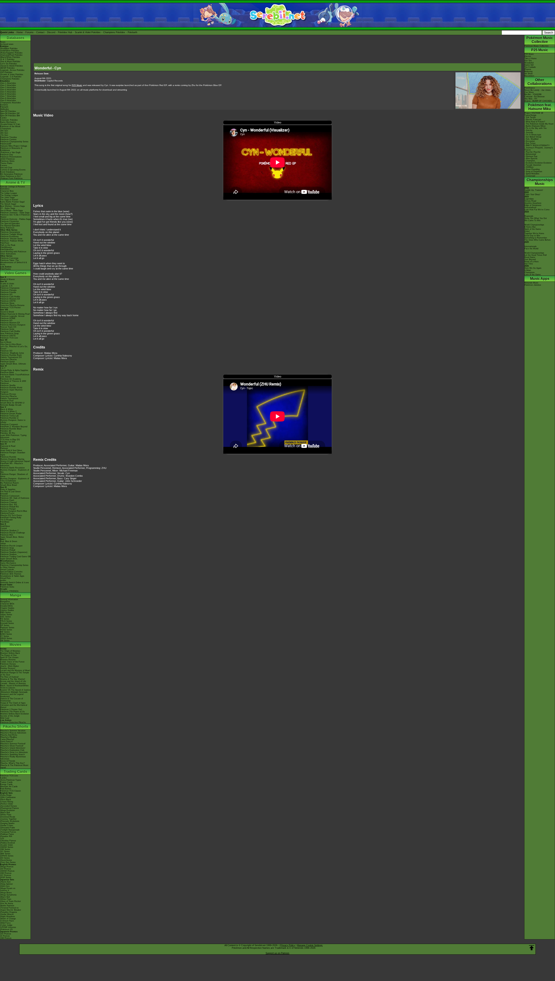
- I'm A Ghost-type (532, 135)
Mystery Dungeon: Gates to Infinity (12, 421)
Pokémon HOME (7, 318)
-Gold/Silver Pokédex (9, 51)
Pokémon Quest (7, 362)
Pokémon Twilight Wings (11, 234)
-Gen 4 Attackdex (8, 90)
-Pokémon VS (6, 929)
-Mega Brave (6, 893)
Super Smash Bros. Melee (12, 537)
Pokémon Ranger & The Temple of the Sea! (14, 674)
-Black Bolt (5, 812)
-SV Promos (5, 869)
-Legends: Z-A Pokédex (10, 77)
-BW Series (5, 854)
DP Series (4, 625)
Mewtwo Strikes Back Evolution (14, 714)
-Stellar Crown (6, 825)
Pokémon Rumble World (11, 388)
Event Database (7, 172)
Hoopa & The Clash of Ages (13, 703)
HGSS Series (6, 630)
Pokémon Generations (10, 232)
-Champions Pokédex (10, 79)
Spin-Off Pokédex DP (10, 113)
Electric (527, 56)
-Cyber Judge (6, 925)
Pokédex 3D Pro (7, 433)
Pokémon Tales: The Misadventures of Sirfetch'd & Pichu (13, 262)
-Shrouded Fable (7, 828)
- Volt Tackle (530, 117)
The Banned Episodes (10, 226)
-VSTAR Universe (8, 927)
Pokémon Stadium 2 (9, 530)
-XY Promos (5, 875)
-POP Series (5, 877)
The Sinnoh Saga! (8, 204)
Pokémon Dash (7, 500)
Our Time (528, 264)
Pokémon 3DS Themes (10, 574)
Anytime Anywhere (532, 203)
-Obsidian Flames (8, 841)
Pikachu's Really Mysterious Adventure (13, 758)
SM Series (5, 640)
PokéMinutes (6, 247)
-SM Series (5, 849)
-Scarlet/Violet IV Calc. (10, 124)
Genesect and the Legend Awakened (11, 695)
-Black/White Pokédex (10, 57)
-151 (2, 838)
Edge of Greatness (532, 205)
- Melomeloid (530, 154)
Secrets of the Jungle (10, 716)
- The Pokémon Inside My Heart (538, 124)
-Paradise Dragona (8, 912)
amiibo (3, 580)
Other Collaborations (539, 82)
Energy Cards (6, 784)
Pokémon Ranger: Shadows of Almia (14, 475)
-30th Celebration (8, 797)
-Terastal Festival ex (9, 908)
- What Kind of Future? (534, 122)
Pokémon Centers (8, 139)
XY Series (4, 636)
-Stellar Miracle (7, 914)
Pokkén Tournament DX (11, 357)
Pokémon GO (6, 294)
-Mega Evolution (7, 810)
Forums (29, 32)
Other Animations (8, 254)
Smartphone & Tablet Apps (12, 576)
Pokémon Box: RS (8, 504)
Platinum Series (7, 627)
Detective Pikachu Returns (12, 305)
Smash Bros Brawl (8, 485)
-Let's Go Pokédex (8, 64)
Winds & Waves (7, 279)
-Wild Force (5, 923)
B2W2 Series (6, 634)
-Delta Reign (5, 795)
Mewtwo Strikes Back (10, 653)
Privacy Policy (287, 945)
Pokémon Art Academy (10, 379)
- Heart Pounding (532, 169)
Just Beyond (530, 259)
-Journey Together (8, 819)
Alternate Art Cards (9, 786)
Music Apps (539, 278)
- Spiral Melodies (531, 174)
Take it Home (530, 58)
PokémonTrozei (7, 513)
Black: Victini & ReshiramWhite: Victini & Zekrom (14, 687)
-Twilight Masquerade (10, 830)
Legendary (529, 199)
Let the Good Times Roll (535, 255)
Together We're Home (534, 233)
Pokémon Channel (8, 502)
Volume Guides (7, 610)
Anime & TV (15, 182)
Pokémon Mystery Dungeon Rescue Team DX (12, 326)
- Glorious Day (530, 156)
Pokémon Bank (7, 372)
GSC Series (5, 617)
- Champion (529, 161)
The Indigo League (8, 193)
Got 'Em (528, 61)
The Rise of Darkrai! (9, 677)
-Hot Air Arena (6, 903)
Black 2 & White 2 (8, 411)
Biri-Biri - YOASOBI (533, 94)
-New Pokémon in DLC (10, 176)
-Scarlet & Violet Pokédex (11, 74)
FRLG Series (6, 621)
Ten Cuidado (530, 67)
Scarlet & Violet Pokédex (88, 32)
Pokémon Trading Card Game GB (15, 556)
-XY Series (5, 851)
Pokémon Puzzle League (11, 546)
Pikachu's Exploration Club (12, 750)
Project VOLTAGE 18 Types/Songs (533, 114)
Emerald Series (7, 623)
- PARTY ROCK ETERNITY (537, 145)
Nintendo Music (531, 283)
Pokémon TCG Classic (10, 791)
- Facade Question (532, 165)
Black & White (6, 409)
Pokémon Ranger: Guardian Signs (12, 454)
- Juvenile (528, 132)
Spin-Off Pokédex (8, 111)
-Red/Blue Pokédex (9, 48)
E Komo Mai (529, 227)
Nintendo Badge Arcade (10, 405)
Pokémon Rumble (8, 457)
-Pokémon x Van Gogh (10, 152)
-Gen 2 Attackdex (8, 85)
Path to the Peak (7, 245)
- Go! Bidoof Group (532, 137)
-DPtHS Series (6, 856)
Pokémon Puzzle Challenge (12, 533)
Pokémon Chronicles (9, 221)
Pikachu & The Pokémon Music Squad (14, 766)
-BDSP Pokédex (7, 68)
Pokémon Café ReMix (10, 297)
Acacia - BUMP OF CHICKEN (538, 101)
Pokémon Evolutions (9, 236)
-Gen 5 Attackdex (8, 92)
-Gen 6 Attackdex (8, 94)
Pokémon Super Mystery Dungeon (11, 391)
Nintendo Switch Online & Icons (14, 582)
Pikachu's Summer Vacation (12, 731)
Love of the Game (532, 275)
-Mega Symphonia (8, 895)
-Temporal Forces (8, 832)
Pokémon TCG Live (9, 338)
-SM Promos (5, 873)
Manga (15, 595)
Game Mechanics (8, 122)
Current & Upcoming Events (13, 170)
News (2, 42)
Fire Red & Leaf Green (10, 491)
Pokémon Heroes (8, 664)
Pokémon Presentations (11, 157)
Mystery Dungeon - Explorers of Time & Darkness (14, 480)
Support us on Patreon (277, 953)
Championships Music (540, 182)
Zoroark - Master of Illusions (13, 683)
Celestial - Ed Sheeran (534, 97)
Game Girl (529, 65)
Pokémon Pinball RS (9, 507)
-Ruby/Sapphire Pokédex (11, 53)
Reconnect (529, 76)
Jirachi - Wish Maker (9, 666)
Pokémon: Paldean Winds (11, 241)
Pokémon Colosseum (10, 496)
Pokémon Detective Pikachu (13, 722)
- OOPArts (529, 167)
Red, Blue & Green (8, 541)
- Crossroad (529, 176)
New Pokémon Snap (9, 333)
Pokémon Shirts (7, 161)
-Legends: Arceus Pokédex (12, 70)
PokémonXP (5, 144)
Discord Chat (6, 168)
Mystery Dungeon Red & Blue (13, 511)
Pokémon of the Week (10, 126)
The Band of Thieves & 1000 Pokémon (13, 382)
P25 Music (539, 50)
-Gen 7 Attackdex (8, 96)
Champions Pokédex (114, 32)
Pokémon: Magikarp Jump (12, 353)
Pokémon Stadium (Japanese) (13, 552)
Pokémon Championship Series (14, 142)
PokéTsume (5, 269)
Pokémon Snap (7, 548)
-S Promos (5, 936)
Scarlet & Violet (7, 284)
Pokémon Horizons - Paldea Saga (15, 219)
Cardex (3, 118)
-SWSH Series (6, 847)
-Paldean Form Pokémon (11, 178)
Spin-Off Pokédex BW (10, 116)
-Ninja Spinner (6, 884)
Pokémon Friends (8, 292)
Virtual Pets (5, 578)
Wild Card (4, 718)
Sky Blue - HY (530, 99)
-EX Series (5, 858)
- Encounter (529, 141)
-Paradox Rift (6, 836)
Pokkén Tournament (9, 398)
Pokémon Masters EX (10, 299)
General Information (9, 599)
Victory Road (530, 201)
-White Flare (5, 815)
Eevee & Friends (7, 761)
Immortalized (530, 207)
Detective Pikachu (8, 359)
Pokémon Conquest (9, 424)
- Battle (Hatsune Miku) (534, 126)
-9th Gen (4, 131)
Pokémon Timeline (8, 137)
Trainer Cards (6, 782)
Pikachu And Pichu (8, 735)
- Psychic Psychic (532, 152)
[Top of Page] (531, 947)
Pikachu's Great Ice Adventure (14, 752)
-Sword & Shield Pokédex (11, 66)
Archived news (6, 44)
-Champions (5, 129)
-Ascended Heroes (8, 806)
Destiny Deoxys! (7, 668)
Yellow (3, 543)
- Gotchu (528, 130)
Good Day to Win (532, 236)
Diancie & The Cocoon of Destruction (11, 700)
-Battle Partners (7, 906)
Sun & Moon (5, 342)
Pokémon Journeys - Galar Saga (14, 213)
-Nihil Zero (5, 886)
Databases (15, 38)
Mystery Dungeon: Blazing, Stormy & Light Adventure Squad (15, 460)
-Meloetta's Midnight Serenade (14, 692)
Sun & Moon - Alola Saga (11, 210)
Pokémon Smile (7, 329)
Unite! (527, 231)
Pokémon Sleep (7, 303)
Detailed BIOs (6, 606)
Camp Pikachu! (7, 739)
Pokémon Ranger (8, 509)
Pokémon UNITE (8, 301)
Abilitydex (4, 109)
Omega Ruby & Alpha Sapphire (14, 370)
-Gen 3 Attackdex (8, 87)
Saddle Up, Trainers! (533, 190)
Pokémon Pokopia (8, 290)
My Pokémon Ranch (9, 483)
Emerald (4, 494)
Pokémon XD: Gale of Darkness (14, 498)
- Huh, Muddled (531, 139)
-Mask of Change (8, 919)
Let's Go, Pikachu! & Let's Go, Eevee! (14, 347)
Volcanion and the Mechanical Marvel (13, 706)
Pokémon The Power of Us (12, 712)
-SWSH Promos (7, 871)
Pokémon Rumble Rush (11, 355)
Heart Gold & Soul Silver (11, 450)
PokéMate (4, 522)
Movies (15, 644)
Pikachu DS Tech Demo (11, 515)
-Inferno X (4, 890)
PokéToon (4, 243)
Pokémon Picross (8, 394)
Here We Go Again (532, 268)
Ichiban (527, 270)
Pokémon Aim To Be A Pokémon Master (15, 216)
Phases (527, 69)
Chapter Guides (7, 608)
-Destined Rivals (7, 817)
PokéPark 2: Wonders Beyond (13, 427)
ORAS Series (6, 638)
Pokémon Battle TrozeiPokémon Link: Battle (14, 376)
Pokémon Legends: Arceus (12, 316)
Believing (528, 71)
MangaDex (5, 602)
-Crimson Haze (7, 921)
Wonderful (529, 63)
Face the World (531, 249)
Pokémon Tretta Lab (9, 416)
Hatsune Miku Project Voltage (13, 146)
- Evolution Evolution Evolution (538, 163)
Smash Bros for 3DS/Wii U (12, 403)
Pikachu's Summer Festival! (13, 744)
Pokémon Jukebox (532, 285)
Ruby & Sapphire (7, 489)
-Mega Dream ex (7, 888)
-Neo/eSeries (6, 860)
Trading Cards (15, 771)
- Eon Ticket (529, 143)
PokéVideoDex (6, 249)
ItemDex (4, 105)
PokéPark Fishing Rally (10, 517)
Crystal (3, 528)
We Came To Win (532, 220)
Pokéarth (132, 32)
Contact (40, 32)
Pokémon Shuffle (8, 385)
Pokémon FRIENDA (9, 591)
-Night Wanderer (7, 916)
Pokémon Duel (6, 401)
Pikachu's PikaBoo (8, 737)
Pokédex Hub (65, 32)
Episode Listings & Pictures (12, 187)
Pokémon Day (6, 155)
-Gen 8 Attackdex (8, 98)
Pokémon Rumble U (9, 418)
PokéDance (529, 88)
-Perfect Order (6, 804)
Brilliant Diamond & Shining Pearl (15, 314)
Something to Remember (535, 238)
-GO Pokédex (6, 72)
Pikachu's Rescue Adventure (13, 733)
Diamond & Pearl (7, 446)
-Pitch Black (5, 799)
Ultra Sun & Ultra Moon (10, 344)
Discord (51, 32)
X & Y (2, 368)
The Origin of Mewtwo (10, 651)
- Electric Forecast (532, 119)
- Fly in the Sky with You (535, 128)
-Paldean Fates (7, 834)
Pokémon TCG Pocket (10, 307)
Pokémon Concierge (9, 258)
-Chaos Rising (6, 802)
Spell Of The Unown (9, 657)
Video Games (15, 273)
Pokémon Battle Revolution (12, 468)
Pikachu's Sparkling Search (12, 754)
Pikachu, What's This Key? (12, 763)
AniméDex (5, 189)
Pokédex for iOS (7, 442)
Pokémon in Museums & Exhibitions (11, 149)
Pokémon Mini (6, 535)
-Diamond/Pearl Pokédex (11, 55)
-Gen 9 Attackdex (8, 100)
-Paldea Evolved (7, 843)
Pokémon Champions (10, 288)
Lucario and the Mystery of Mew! (15, 670)
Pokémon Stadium (8, 554)
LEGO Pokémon (7, 159)
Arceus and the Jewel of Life (13, 681)
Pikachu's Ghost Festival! (11, 746)
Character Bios (7, 191)
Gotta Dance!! (6, 741)
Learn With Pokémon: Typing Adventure (13, 436)
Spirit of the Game (532, 229)
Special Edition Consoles (11, 572)
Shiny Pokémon (7, 228)
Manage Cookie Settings (310, 945)
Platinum (4, 448)
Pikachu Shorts (15, 726)
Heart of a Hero (531, 262)
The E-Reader (6, 520)
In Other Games (7, 567)
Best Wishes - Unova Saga (12, 206)
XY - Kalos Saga (7, 208)
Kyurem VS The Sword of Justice (15, 690)
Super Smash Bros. (9, 559)
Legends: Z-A (6, 286)
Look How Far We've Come (537, 210)
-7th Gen (4, 135)
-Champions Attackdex (10, 103)
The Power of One (8, 655)
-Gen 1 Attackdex (8, 83)
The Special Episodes (10, 223)
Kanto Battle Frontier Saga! (12, 202)
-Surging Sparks (7, 823)
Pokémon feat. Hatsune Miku (540, 107)
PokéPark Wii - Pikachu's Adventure (11, 464)
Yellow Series (6, 615)
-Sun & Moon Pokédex (10, 61)
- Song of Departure (533, 171)
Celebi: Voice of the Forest (12, 662)
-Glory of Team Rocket (10, 901)
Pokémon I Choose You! (11, 709)
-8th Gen (4, 133)
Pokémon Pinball (7, 550)
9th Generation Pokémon (11, 174)
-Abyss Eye (5, 882)
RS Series (4, 619)
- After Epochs (530, 158)
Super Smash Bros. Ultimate (13, 364)
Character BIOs (7, 604)
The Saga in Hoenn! (9, 200)
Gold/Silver (5, 526)
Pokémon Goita (7, 587)
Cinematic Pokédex (9, 120)
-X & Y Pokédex (7, 59)
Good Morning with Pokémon (13, 252)
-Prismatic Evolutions (9, 821)
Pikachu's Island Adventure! (12, 748)
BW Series (5, 632)
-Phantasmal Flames (9, 808)
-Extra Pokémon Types (10, 780)
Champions (529, 272)
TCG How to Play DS (10, 440)
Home (19, 32)
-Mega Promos (6, 867)
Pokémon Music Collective (539, 40)
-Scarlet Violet (6, 845)
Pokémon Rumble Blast (10, 429)
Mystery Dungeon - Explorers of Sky (14, 471)
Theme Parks (6, 163)
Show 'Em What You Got (535, 218)
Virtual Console (7, 569)
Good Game (529, 257)
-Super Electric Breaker (10, 910)
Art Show (528, 74)
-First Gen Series (8, 862)
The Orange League (9, 195)
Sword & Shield (7, 312)
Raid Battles (5, 789)
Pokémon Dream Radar (10, 414)
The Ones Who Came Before (537, 240)
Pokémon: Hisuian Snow (11, 239)
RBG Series (5, 612)
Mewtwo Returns (8, 660)
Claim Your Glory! (532, 194)
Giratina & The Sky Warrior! (12, 679)
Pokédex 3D (5, 431)
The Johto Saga (7, 197)
